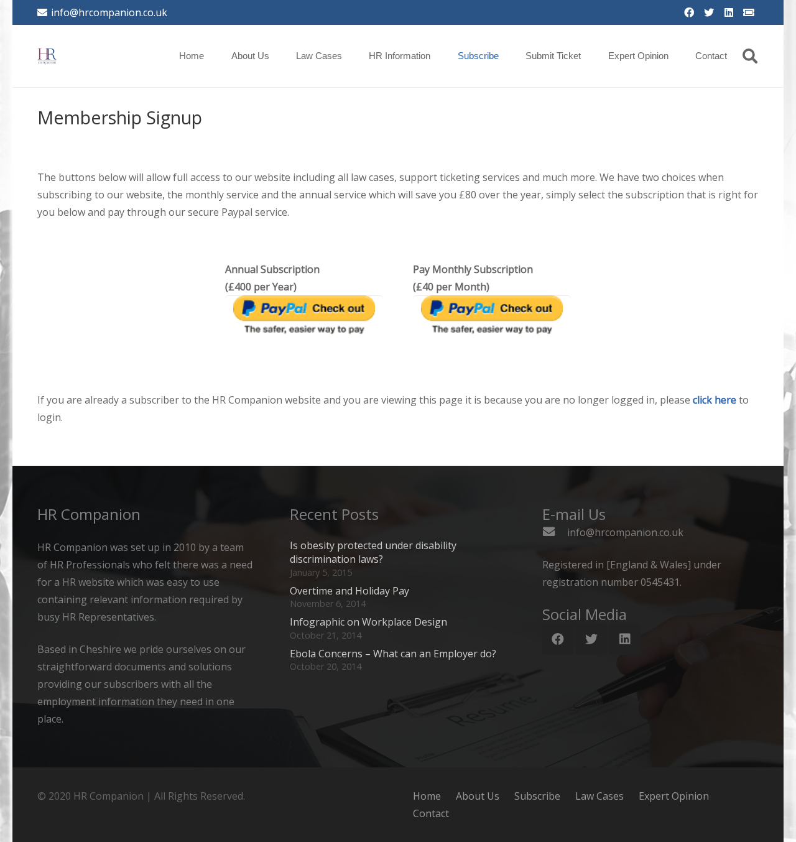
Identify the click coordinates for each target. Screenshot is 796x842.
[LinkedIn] (729, 12)
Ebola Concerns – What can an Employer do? (393, 653)
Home (427, 796)
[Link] (47, 56)
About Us (477, 796)
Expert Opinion (674, 796)
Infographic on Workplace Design (368, 622)
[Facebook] (689, 12)
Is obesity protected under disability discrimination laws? (373, 552)
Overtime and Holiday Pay (349, 591)
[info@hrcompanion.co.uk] (554, 532)
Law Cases (599, 796)
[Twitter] (709, 12)
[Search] (749, 56)
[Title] (749, 12)
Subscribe (537, 796)
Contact (431, 813)
